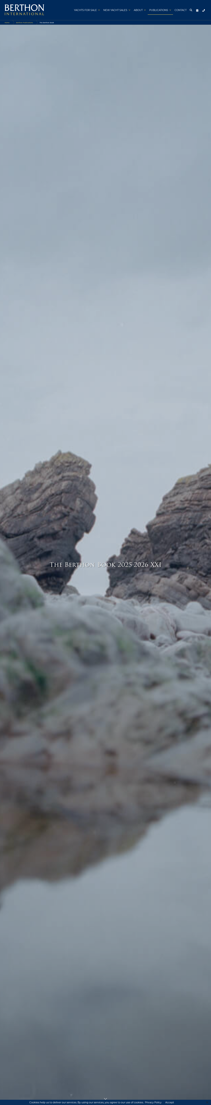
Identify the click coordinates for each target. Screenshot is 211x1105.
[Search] (190, 10)
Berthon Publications (24, 23)
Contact (181, 10)
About (138, 10)
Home (7, 23)
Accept (169, 1102)
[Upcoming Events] (196, 10)
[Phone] (202, 10)
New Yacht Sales (115, 10)
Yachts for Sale (85, 10)
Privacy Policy (153, 1102)
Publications (158, 10)
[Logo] (24, 10)
